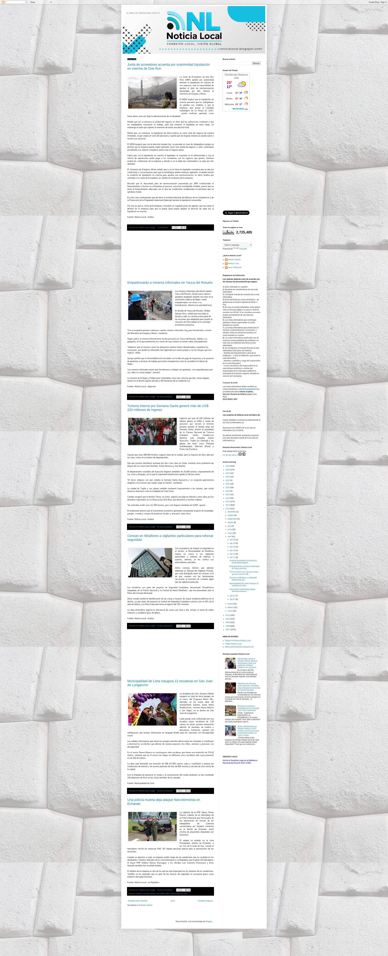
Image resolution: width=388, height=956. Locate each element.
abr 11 (233, 596)
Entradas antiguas (205, 901)
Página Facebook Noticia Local (238, 641)
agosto (231, 522)
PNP (167, 893)
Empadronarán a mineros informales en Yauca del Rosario (169, 282)
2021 (228, 484)
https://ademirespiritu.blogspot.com (239, 647)
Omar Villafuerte (234, 267)
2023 (228, 477)
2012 (228, 509)
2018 (228, 491)
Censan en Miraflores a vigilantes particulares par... (243, 579)
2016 (228, 494)
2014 (228, 502)
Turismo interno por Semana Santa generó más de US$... (243, 573)
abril (230, 537)
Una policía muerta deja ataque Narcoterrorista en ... (242, 590)
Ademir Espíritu (234, 260)
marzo (230, 604)
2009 (228, 622)
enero (230, 611)
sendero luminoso (176, 893)
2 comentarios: (163, 227)
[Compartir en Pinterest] (184, 227)
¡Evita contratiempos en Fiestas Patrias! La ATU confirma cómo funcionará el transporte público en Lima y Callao (248, 730)
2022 (228, 480)
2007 (228, 629)
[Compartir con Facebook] (181, 227)
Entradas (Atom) (145, 905)
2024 (228, 473)
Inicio (173, 901)
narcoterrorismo (149, 893)
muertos (139, 893)
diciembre (232, 512)
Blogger (209, 921)
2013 (228, 505)
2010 (228, 619)
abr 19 (233, 550)
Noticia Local (233, 263)
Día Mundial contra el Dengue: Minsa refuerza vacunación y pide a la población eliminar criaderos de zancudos (247, 663)
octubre (231, 515)
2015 (228, 498)
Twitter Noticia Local (233, 644)
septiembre (232, 519)
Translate (243, 249)
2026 (228, 466)
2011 (228, 615)
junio (230, 529)
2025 (228, 470)
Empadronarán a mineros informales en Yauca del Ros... (244, 567)
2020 (228, 487)
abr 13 (233, 554)
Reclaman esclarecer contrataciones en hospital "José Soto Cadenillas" (248, 708)
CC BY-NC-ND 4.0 (230, 455)
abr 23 (233, 547)
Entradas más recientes (137, 901)
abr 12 (233, 557)
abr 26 (233, 540)
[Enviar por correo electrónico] (173, 227)
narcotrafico (160, 893)
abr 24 (233, 543)
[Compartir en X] (179, 227)
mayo (230, 533)
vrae (185, 893)
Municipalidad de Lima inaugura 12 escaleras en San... (244, 584)
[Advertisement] (170, 256)
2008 (228, 626)
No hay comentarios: (165, 397)
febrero (231, 607)
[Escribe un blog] (176, 227)
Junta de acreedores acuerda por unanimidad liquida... (243, 561)
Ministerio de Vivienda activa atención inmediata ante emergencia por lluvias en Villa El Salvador (248, 686)
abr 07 (233, 599)
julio (230, 526)
